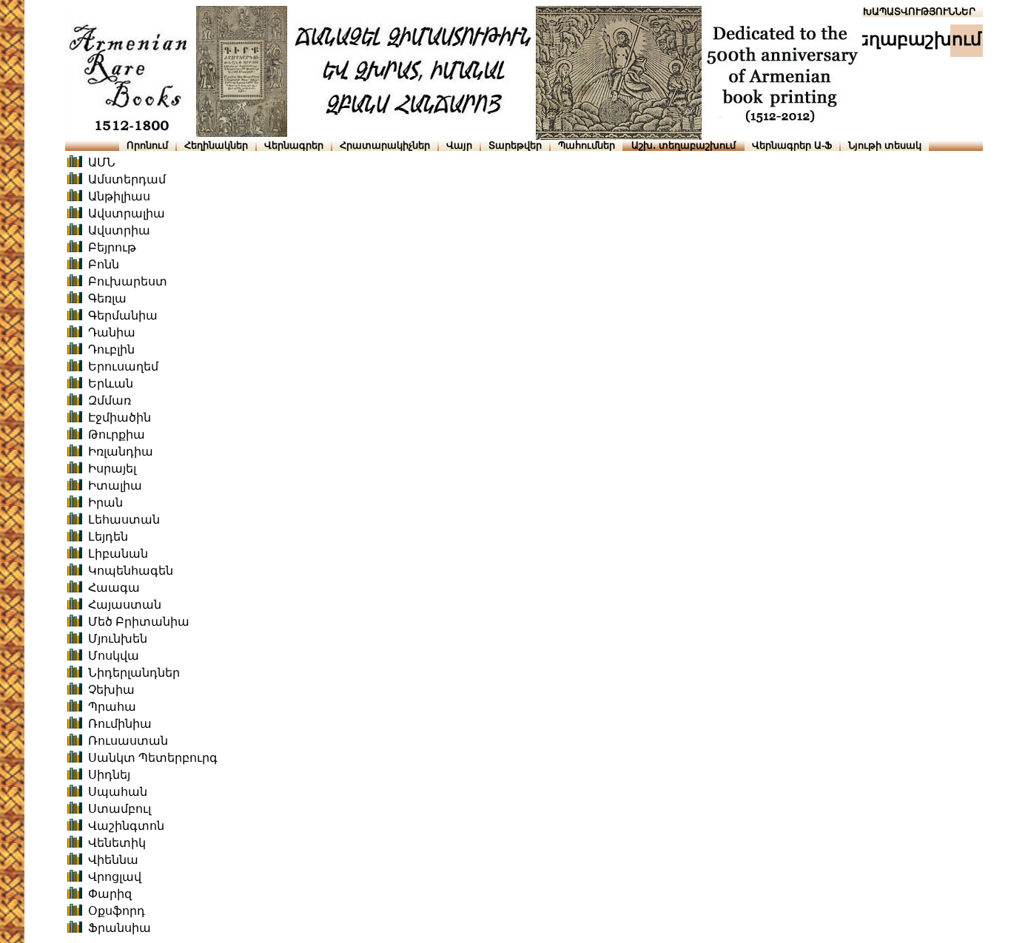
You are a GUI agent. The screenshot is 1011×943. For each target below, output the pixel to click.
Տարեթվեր (515, 145)
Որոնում (147, 145)
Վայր (459, 145)
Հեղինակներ (216, 145)
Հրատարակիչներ (385, 145)
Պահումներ (586, 145)
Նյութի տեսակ (884, 145)
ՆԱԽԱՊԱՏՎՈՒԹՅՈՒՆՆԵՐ (912, 11)
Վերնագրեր (293, 145)
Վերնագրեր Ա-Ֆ (792, 145)
